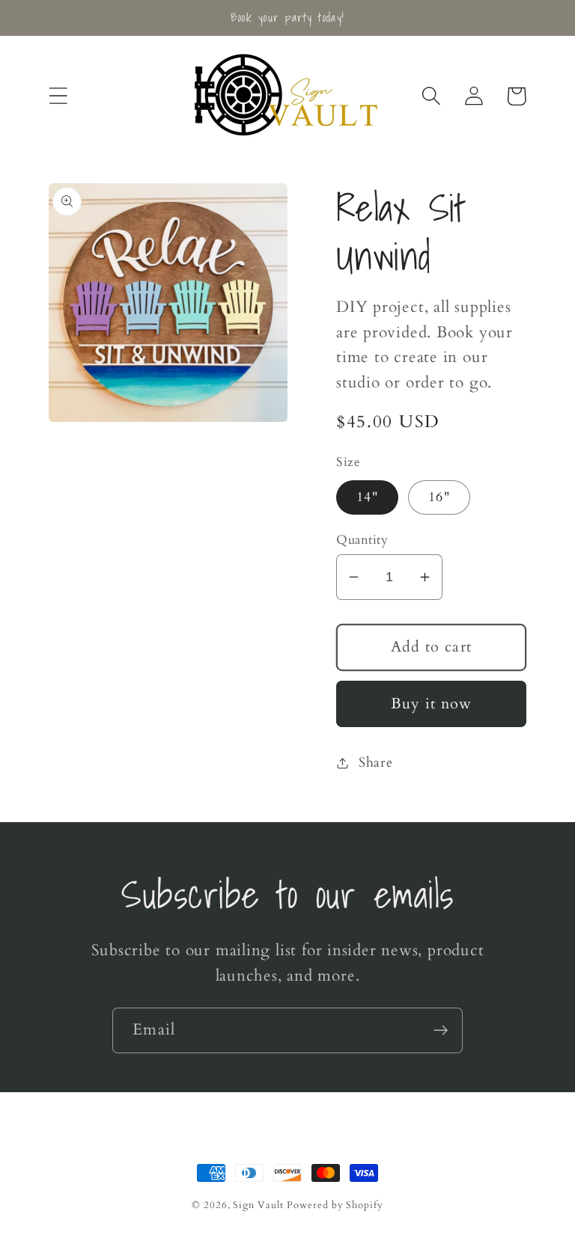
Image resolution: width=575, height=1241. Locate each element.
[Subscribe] (440, 1030)
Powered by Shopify (335, 1205)
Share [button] (376, 762)
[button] (58, 96)
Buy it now (431, 704)
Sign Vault (258, 1205)
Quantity (362, 539)
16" (439, 497)
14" (367, 497)
